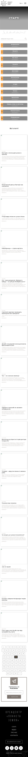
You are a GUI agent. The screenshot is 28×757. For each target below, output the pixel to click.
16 (12, 653)
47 (16, 670)
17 (15, 653)
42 (20, 667)
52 (15, 673)
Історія (15, 84)
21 (8, 657)
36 (20, 663)
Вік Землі (15, 57)
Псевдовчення (15, 117)
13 (24, 650)
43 (24, 667)
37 (24, 663)
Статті (14, 727)
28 (12, 660)
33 (8, 663)
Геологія (15, 64)
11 (17, 650)
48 (20, 670)
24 (20, 657)
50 (8, 673)
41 (16, 667)
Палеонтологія (15, 110)
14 (4, 653)
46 (12, 670)
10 (13, 650)
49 (24, 670)
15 (8, 653)
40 (12, 667)
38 (4, 667)
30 (20, 660)
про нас (14, 732)
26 (4, 660)
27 (8, 660)
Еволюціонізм (15, 77)
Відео (14, 729)
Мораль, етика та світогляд (15, 104)
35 (16, 663)
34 (12, 663)
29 (16, 660)
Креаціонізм (15, 97)
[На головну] (7, 3)
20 (4, 657)
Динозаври (15, 71)
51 (11, 673)
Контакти (14, 735)
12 (20, 650)
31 (24, 660)
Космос (15, 90)
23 (16, 657)
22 (12, 657)
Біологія (15, 51)
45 (8, 670)
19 (23, 653)
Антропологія (15, 44)
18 (19, 653)
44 (4, 670)
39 (8, 667)
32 (4, 663)
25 (24, 657)
